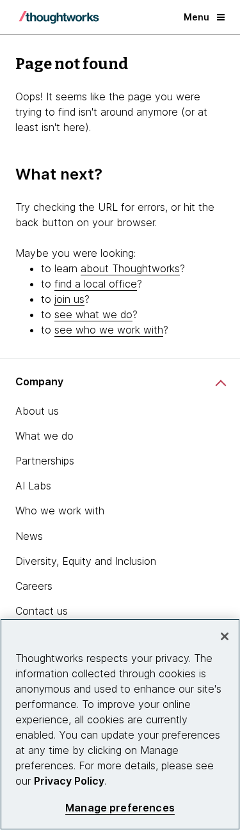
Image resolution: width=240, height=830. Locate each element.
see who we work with (108, 329)
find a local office (95, 283)
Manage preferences (120, 808)
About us (37, 410)
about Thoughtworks (130, 268)
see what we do (93, 314)
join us (69, 299)
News (29, 536)
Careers (33, 586)
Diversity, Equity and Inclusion (85, 561)
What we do (44, 435)
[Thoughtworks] (58, 17)
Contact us (41, 610)
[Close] (225, 636)
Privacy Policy (69, 780)
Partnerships (44, 460)
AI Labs (33, 485)
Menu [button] (196, 17)
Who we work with (59, 510)
